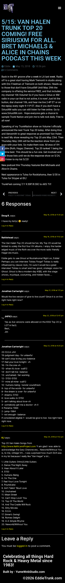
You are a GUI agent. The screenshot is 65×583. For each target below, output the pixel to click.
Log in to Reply (7, 226)
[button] (59, 8)
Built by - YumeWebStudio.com (24, 572)
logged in (22, 545)
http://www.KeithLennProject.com (19, 446)
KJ (3, 437)
